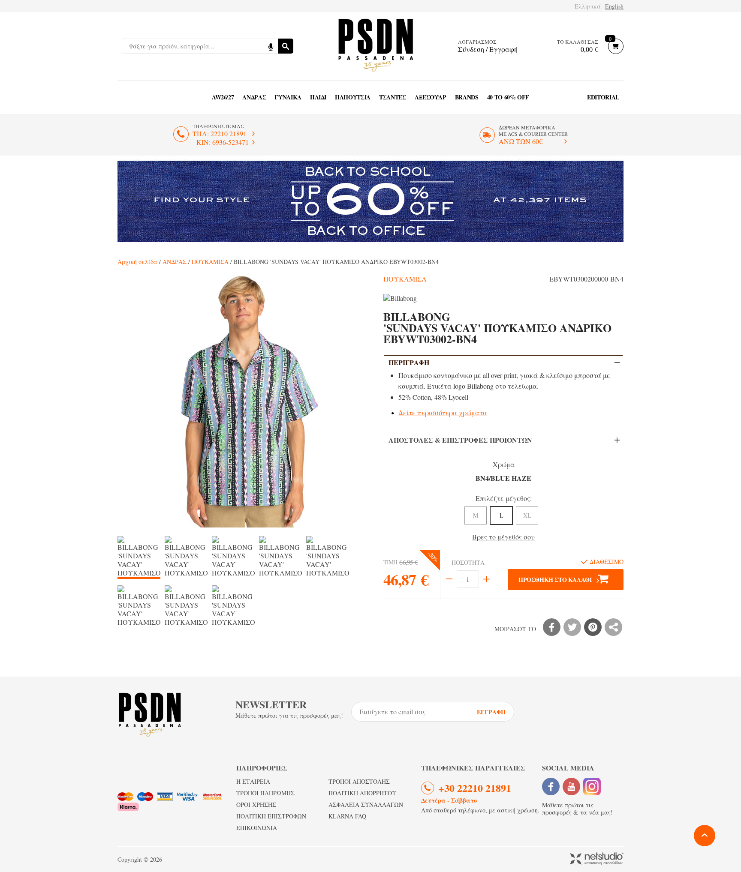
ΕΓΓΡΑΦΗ (491, 711)
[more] (486, 579)
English (614, 6)
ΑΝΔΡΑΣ (254, 97)
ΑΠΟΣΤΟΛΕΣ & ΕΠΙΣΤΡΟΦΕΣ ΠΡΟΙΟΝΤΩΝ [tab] (460, 440)
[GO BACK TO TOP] (704, 835)
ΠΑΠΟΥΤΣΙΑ (352, 97)
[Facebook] (551, 627)
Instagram (592, 786)
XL (527, 515)
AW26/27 (223, 97)
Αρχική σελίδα (137, 262)
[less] (449, 579)
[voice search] (270, 46)
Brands (467, 97)
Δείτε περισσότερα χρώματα (442, 412)
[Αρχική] (375, 46)
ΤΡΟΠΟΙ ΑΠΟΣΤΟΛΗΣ (359, 781)
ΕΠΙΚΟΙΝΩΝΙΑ (256, 828)
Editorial (603, 97)
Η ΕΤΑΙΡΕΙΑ (253, 781)
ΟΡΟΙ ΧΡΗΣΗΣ (256, 804)
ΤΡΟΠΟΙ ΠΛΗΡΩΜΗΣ (265, 793)
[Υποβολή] (285, 46)
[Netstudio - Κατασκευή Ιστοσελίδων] (597, 859)
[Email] (613, 627)
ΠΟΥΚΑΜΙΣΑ (210, 262)
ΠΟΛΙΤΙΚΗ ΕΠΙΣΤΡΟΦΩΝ (271, 816)
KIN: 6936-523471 (222, 142)
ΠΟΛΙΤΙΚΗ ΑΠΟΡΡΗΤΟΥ (362, 793)
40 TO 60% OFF (508, 97)
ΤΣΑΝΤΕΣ (392, 97)
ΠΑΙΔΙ (318, 97)
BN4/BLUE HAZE (503, 478)
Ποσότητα (468, 562)
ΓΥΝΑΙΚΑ (287, 97)
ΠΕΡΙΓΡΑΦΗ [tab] (409, 362)
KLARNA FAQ (347, 816)
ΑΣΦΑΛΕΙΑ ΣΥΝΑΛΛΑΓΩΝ (365, 804)
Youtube (571, 786)
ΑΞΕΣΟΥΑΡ (430, 97)
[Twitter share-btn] (572, 627)
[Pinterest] (593, 627)
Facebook (551, 786)
